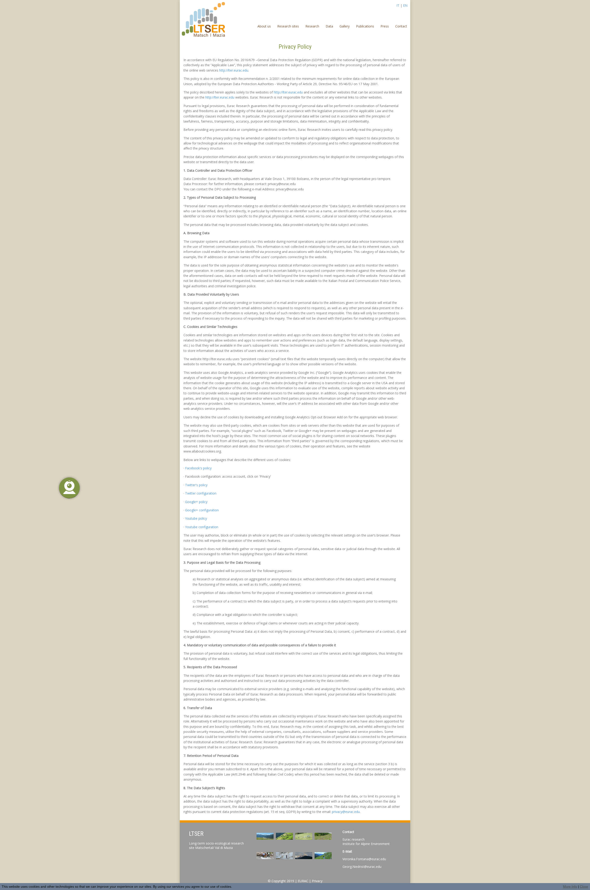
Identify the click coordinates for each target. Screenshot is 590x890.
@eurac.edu (372, 866)
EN (405, 5)
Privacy (317, 881)
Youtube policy (196, 518)
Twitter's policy (196, 485)
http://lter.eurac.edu (233, 70)
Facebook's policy (198, 468)
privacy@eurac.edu (346, 811)
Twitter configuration (200, 493)
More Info (570, 886)
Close (584, 886)
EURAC (303, 881)
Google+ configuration (202, 510)
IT (397, 5)
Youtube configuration (201, 527)
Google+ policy (196, 502)
